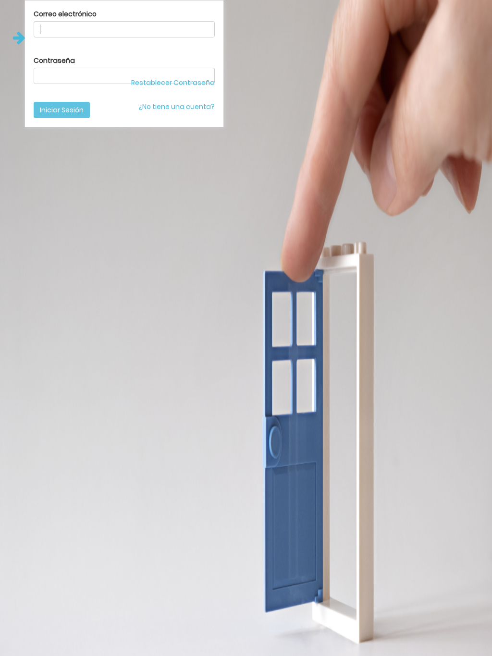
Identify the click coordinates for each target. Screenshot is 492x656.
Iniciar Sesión (62, 110)
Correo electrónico (65, 14)
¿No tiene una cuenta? (177, 106)
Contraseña (54, 60)
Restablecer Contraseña (173, 82)
